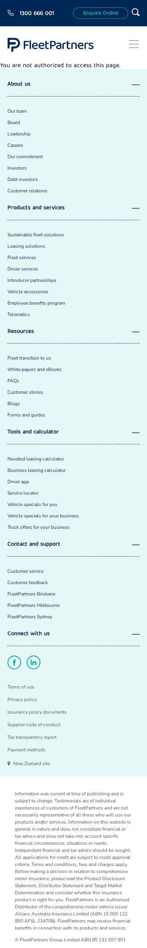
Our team (17, 111)
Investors (17, 168)
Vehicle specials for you (32, 504)
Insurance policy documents (37, 712)
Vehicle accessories (27, 292)
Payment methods (26, 750)
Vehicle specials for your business (43, 516)
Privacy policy (22, 699)
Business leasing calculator (36, 470)
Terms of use (20, 687)
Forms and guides (26, 415)
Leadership (19, 134)
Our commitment (25, 156)
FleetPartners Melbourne (33, 605)
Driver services (22, 269)
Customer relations (27, 191)
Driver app (18, 482)
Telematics (18, 314)
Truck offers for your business (38, 527)
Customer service (25, 571)
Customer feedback (27, 582)
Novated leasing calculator (35, 459)
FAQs (13, 381)
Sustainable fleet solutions (35, 235)
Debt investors (22, 179)
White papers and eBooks (34, 369)
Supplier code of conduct (33, 725)
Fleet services (21, 257)
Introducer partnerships (31, 280)
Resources (20, 332)
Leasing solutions (26, 246)
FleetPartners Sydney (29, 617)
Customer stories (25, 392)
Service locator (22, 493)
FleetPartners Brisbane (31, 594)
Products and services (36, 208)
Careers (15, 145)
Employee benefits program (36, 303)
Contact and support (33, 544)
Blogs (13, 403)
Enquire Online (100, 13)
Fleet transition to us (29, 358)
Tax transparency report (31, 737)
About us (19, 84)
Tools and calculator (33, 432)
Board (13, 122)
